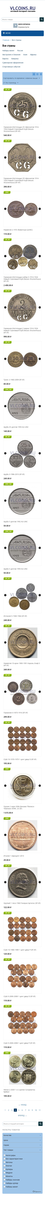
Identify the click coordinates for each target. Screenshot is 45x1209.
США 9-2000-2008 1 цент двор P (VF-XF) (19, 1043)
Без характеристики (14, 1159)
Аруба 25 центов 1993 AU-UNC (16, 427)
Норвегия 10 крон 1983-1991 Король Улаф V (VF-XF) (22, 664)
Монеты (9, 1176)
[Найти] (42, 19)
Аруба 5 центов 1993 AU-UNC (16, 569)
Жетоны (9, 1162)
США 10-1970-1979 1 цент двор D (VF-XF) (20, 759)
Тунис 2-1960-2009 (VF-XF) (14, 380)
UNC (7, 192)
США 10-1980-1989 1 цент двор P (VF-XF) (20, 950)
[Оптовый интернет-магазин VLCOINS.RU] (22, 9)
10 (36, 1110)
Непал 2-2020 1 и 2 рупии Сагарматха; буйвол (19, 1091)
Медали (9, 1172)
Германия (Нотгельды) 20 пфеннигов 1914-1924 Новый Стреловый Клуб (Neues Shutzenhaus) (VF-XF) (21, 180)
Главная (6, 40)
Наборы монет (12, 1187)
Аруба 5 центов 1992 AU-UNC (16, 522)
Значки (9, 1166)
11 (40, 1110)
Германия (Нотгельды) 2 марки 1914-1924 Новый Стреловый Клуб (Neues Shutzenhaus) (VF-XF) (22, 330)
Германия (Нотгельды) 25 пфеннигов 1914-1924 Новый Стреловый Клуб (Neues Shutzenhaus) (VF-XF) (21, 129)
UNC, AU (8, 389)
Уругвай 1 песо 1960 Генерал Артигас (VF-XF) (22, 903)
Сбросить (37, 1192)
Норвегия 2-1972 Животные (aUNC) (18, 230)
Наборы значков (13, 1180)
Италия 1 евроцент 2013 (14, 856)
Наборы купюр (12, 1183)
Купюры (9, 1169)
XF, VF (7, 89)
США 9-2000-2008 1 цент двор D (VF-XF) (19, 996)
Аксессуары (10, 1155)
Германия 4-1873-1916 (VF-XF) (16, 713)
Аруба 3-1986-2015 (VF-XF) (14, 474)
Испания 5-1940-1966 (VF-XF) (15, 616)
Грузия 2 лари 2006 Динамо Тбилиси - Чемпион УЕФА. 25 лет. (19, 808)
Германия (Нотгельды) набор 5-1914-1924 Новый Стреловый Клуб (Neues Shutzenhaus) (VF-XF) (22, 279)
